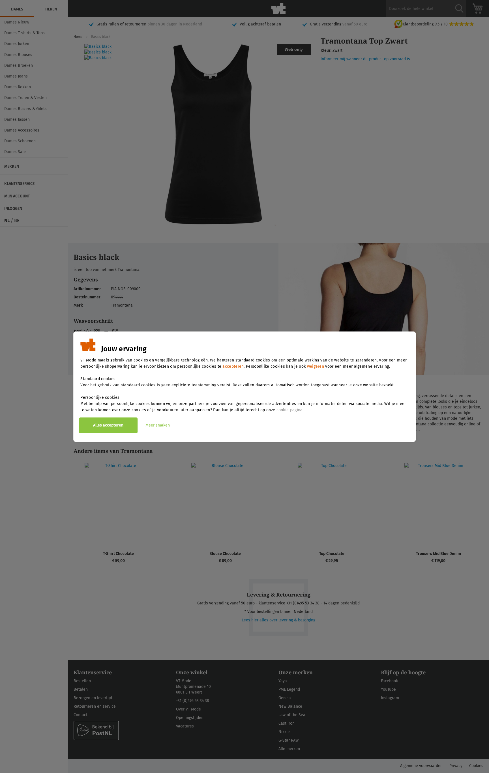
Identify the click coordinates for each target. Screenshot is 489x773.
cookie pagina (289, 410)
